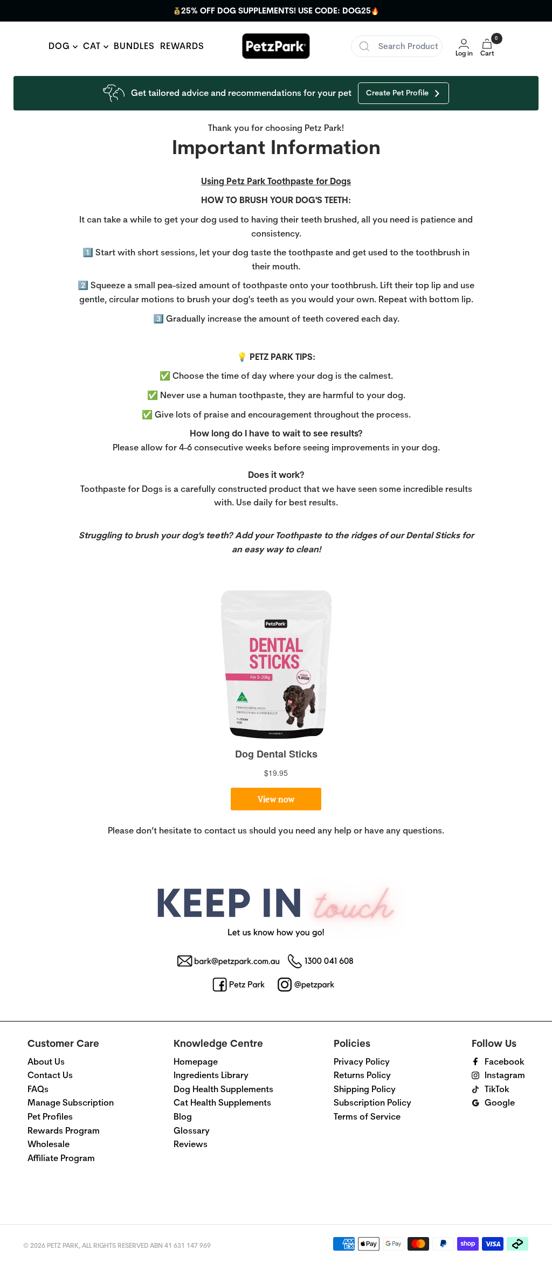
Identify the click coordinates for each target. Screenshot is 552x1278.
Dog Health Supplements (223, 1089)
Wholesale (48, 1144)
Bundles (134, 46)
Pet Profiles (50, 1116)
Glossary (192, 1130)
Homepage (196, 1061)
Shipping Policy (365, 1089)
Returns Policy (362, 1075)
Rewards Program (63, 1130)
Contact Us (50, 1075)
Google (500, 1102)
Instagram (505, 1075)
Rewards (182, 46)
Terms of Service (367, 1116)
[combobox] (397, 46)
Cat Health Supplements (222, 1102)
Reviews (191, 1144)
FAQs (38, 1089)
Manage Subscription (70, 1102)
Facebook (505, 1061)
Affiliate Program (61, 1158)
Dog (61, 46)
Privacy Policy (362, 1061)
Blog (183, 1116)
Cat (93, 46)
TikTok (497, 1089)
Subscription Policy (372, 1102)
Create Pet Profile (397, 93)
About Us (46, 1061)
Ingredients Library (211, 1075)
